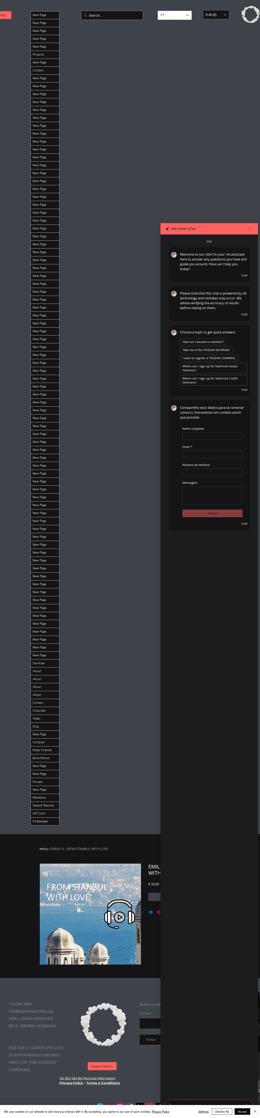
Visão (36, 719)
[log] (209, 666)
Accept (242, 1111)
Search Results (43, 806)
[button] (216, 14)
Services (39, 663)
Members (39, 798)
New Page (39, 15)
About (37, 671)
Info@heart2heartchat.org (31, 1011)
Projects (38, 55)
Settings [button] (203, 1111)
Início (44, 849)
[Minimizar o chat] (249, 229)
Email (187, 447)
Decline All (222, 1111)
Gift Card (39, 814)
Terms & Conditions (103, 1083)
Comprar (39, 742)
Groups (38, 782)
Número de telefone (196, 465)
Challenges (40, 821)
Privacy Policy (71, 1083)
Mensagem (189, 483)
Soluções (39, 711)
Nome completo (193, 428)
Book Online (41, 758)
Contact (38, 71)
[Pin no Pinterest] (158, 912)
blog (36, 727)
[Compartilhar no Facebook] (150, 912)
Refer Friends (42, 750)
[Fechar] (255, 1111)
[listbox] (216, 14)
